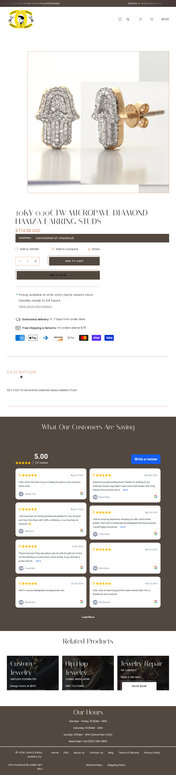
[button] (120, 19)
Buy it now (58, 275)
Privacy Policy (152, 752)
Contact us (96, 752)
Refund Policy (94, 765)
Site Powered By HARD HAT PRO (25, 767)
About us (79, 752)
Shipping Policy (116, 765)
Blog (110, 752)
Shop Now (84, 686)
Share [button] (96, 249)
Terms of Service (128, 752)
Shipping (25, 238)
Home (55, 752)
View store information (35, 306)
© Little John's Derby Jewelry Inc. (28, 754)
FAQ (66, 752)
